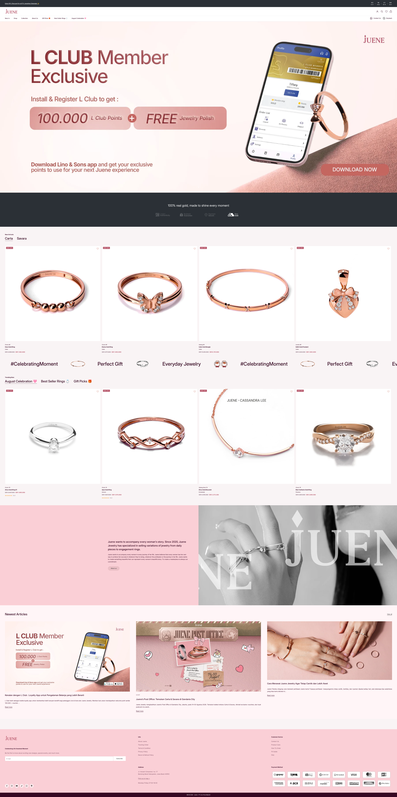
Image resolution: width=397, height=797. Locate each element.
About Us (35, 18)
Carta (9, 238)
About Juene (142, 741)
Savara (22, 238)
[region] (198, 107)
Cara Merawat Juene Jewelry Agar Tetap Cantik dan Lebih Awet (297, 683)
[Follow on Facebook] (7, 786)
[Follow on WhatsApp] (27, 786)
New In (7, 18)
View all (389, 614)
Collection (24, 18)
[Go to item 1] (163, 214)
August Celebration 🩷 (79, 18)
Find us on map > (144, 778)
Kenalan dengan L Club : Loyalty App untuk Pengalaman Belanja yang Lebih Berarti (44, 695)
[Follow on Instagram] (12, 786)
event (138, 695)
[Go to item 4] (234, 214)
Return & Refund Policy (146, 755)
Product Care (275, 745)
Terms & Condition (144, 748)
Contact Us (275, 741)
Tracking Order (143, 745)
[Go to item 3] (210, 214)
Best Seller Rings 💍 (61, 18)
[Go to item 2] (186, 214)
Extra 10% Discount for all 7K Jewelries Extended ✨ (22, 3)
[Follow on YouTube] (17, 786)
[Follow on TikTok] (22, 786)
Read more (8, 707)
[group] (198, 107)
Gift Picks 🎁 (46, 18)
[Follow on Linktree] (32, 786)
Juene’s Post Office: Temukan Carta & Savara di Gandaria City (165, 699)
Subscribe (119, 758)
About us (114, 568)
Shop (15, 18)
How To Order (276, 748)
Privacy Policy (143, 751)
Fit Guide (274, 751)
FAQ (272, 755)
